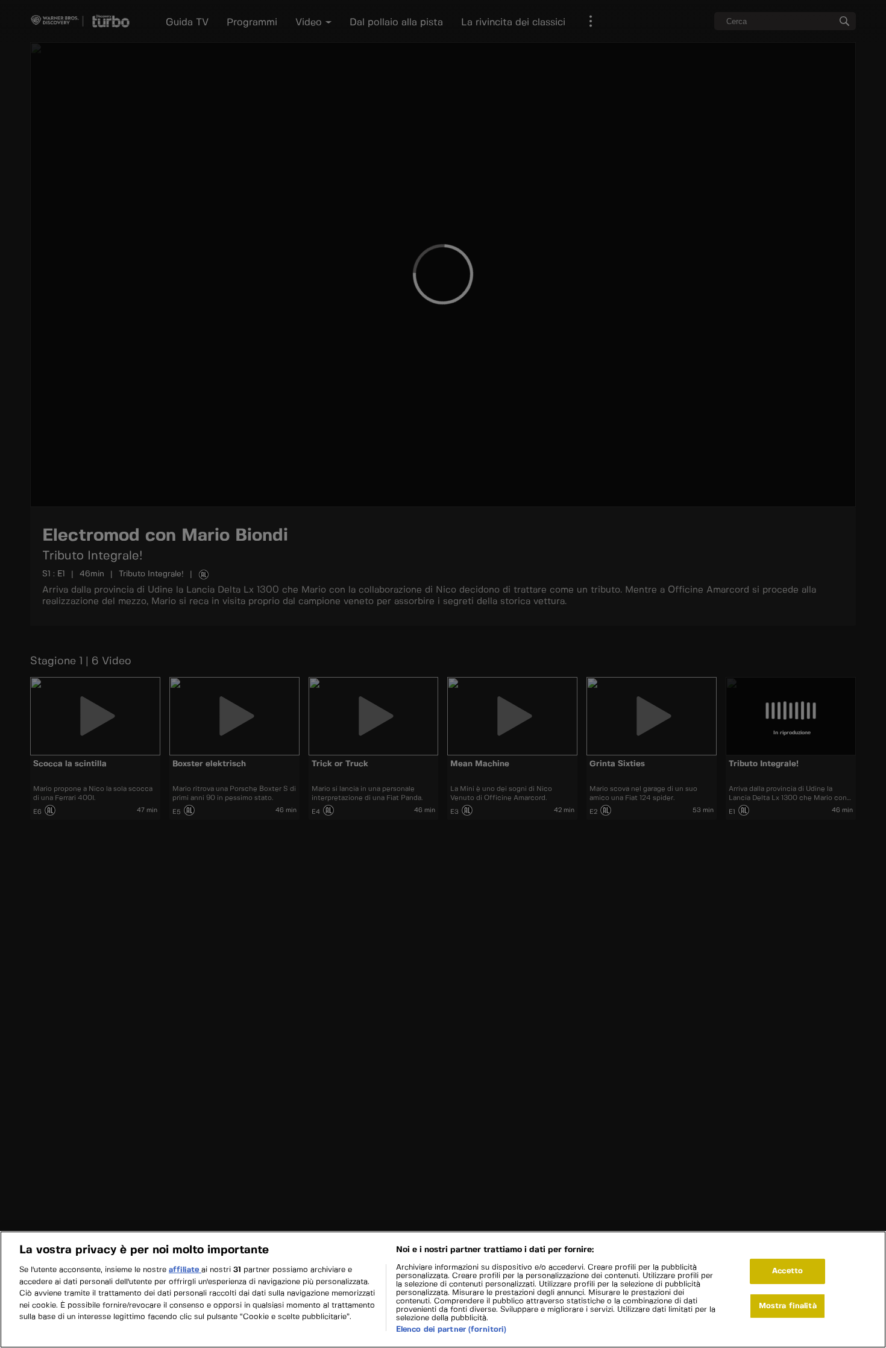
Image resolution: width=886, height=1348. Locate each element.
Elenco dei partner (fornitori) (451, 1330)
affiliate (185, 1270)
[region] (443, 1289)
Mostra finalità (788, 1306)
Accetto (787, 1271)
